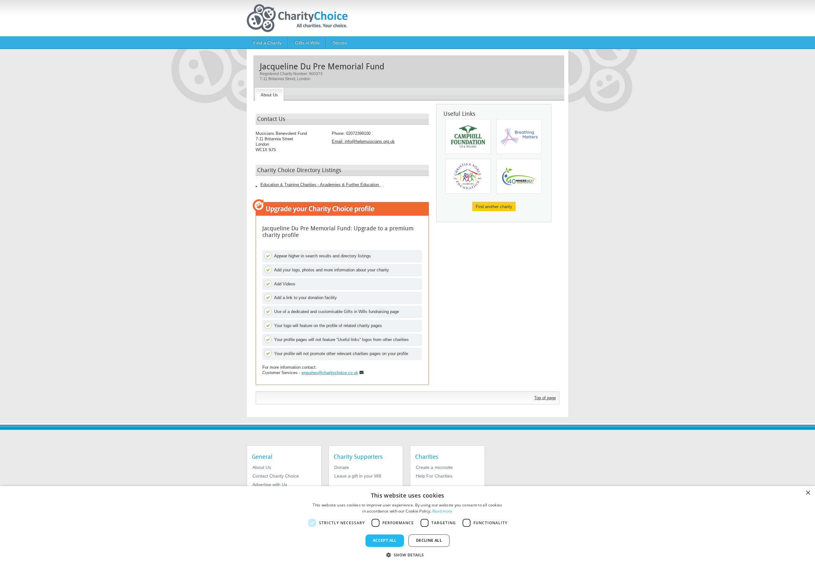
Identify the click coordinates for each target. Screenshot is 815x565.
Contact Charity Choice (275, 475)
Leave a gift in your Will (357, 475)
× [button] (807, 493)
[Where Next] (519, 176)
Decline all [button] (429, 540)
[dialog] (407, 525)
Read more (442, 511)
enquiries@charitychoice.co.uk (329, 372)
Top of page (545, 397)
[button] (407, 554)
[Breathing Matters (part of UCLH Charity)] (519, 136)
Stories (340, 42)
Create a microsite (434, 467)
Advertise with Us (269, 484)
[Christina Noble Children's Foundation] (468, 176)
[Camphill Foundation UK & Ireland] (468, 136)
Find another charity (494, 206)
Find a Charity (267, 42)
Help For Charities (434, 475)
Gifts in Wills (307, 42)
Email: (363, 141)
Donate (341, 467)
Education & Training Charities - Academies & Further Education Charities (322, 184)
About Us (261, 467)
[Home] (300, 18)
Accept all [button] (385, 540)
